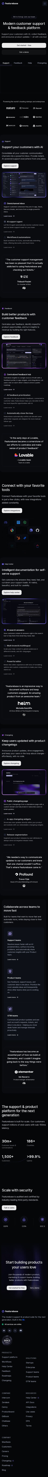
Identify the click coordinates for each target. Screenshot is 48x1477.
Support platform (9, 1357)
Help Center (7, 1366)
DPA (28, 1421)
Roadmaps (6, 1376)
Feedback (6, 1371)
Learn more (39, 89)
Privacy (29, 1416)
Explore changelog (11, 763)
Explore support (10, 166)
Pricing (5, 1456)
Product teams (32, 1377)
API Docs (30, 1402)
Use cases (30, 1412)
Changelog (6, 1380)
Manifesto (6, 1442)
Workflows (6, 1362)
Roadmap (6, 1465)
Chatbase (6, 1421)
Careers (5, 1451)
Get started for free (17, 1288)
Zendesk (5, 1402)
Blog (4, 1470)
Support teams (32, 1372)
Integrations (31, 1407)
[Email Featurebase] (4, 1330)
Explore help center (12, 592)
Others (5, 1426)
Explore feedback (11, 337)
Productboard (8, 1412)
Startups (29, 1363)
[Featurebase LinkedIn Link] (9, 1330)
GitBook (5, 1416)
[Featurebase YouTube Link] (21, 1330)
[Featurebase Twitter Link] (15, 1330)
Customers (6, 1447)
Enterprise (30, 1367)
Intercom (6, 1398)
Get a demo (24, 52)
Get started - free (24, 45)
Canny (5, 1407)
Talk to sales (9, 1208)
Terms (28, 1426)
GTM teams (31, 1381)
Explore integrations (12, 511)
